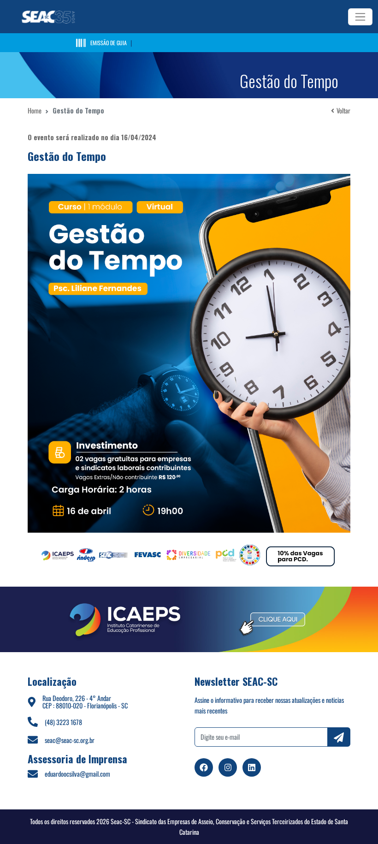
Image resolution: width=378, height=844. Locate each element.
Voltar (343, 110)
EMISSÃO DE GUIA (108, 43)
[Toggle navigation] (360, 16)
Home (34, 110)
